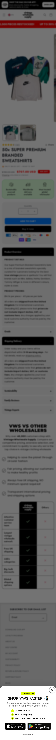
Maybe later (28, 734)
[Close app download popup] (52, 690)
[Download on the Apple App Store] (15, 726)
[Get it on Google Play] (39, 726)
